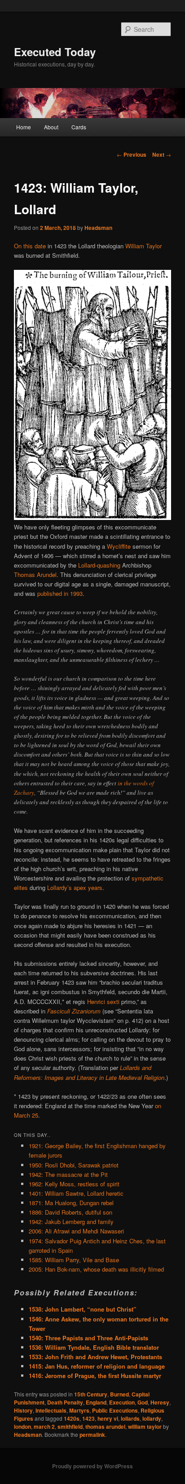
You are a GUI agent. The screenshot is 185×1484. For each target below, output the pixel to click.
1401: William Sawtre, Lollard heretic (76, 1193)
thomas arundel (105, 1426)
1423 (88, 1418)
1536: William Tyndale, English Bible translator (94, 1347)
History (23, 1410)
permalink (92, 1435)
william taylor (145, 1426)
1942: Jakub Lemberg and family (71, 1221)
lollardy (151, 1418)
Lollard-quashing (99, 565)
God (142, 1402)
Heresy (159, 1402)
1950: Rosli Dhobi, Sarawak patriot (74, 1165)
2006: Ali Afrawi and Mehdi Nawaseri (76, 1231)
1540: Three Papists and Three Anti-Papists (88, 1338)
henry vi (107, 1418)
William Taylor (143, 246)
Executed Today (55, 51)
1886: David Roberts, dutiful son (70, 1212)
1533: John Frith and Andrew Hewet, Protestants (95, 1356)
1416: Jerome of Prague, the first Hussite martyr (95, 1375)
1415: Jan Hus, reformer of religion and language (97, 1366)
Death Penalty (65, 1402)
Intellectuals (50, 1410)
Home (23, 127)
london (22, 1426)
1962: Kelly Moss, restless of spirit (74, 1184)
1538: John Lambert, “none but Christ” (83, 1309)
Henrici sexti (103, 1001)
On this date (30, 246)
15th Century (90, 1394)
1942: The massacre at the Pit (68, 1174)
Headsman (98, 228)
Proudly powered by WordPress (92, 1466)
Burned (119, 1394)
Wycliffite (119, 546)
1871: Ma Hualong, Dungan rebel (71, 1202)
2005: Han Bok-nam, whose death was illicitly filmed (96, 1269)
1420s (71, 1418)
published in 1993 (60, 593)
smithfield (70, 1426)
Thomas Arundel (35, 574)
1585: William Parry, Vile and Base (74, 1259)
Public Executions (115, 1410)
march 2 (44, 1426)
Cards (78, 127)
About (51, 127)
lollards (130, 1418)
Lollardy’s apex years (74, 887)
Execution (122, 1402)
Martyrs (79, 1410)
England (96, 1402)
